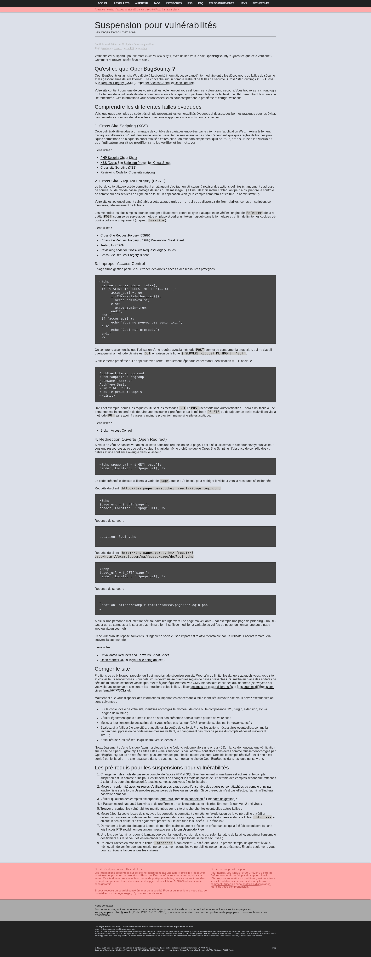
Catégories (174, 3)
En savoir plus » (171, 9)
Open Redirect (184, 83)
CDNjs (152, 950)
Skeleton (120, 950)
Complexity (109, 950)
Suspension (141, 48)
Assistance (107, 48)
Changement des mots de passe (122, 774)
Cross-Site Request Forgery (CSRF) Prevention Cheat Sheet (142, 240)
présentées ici (221, 679)
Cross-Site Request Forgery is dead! (125, 255)
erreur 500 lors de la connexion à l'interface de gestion (197, 799)
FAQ (200, 3)
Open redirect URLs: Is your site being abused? (132, 660)
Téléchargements (221, 3)
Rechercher (261, 3)
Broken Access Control (116, 430)
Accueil (103, 3)
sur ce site (191, 790)
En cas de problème (144, 44)
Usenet (118, 48)
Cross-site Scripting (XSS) (118, 167)
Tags (157, 3)
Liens (243, 3)
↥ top (273, 948)
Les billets (121, 3)
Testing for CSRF (112, 245)
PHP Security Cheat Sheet (118, 157)
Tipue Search (131, 950)
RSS (189, 3)
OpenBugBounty (217, 56)
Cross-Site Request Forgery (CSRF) (125, 235)
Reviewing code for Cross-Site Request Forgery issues (138, 250)
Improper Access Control (153, 83)
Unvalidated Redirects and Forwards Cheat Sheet (134, 655)
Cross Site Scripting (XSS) (245, 79)
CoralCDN (143, 950)
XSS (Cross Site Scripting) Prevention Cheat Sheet (135, 162)
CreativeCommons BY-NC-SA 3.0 (195, 948)
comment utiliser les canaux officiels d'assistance (241, 883)
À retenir (141, 3)
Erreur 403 (128, 48)
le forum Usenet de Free (187, 829)
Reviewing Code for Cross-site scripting (127, 172)
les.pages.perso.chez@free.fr (113, 912)
